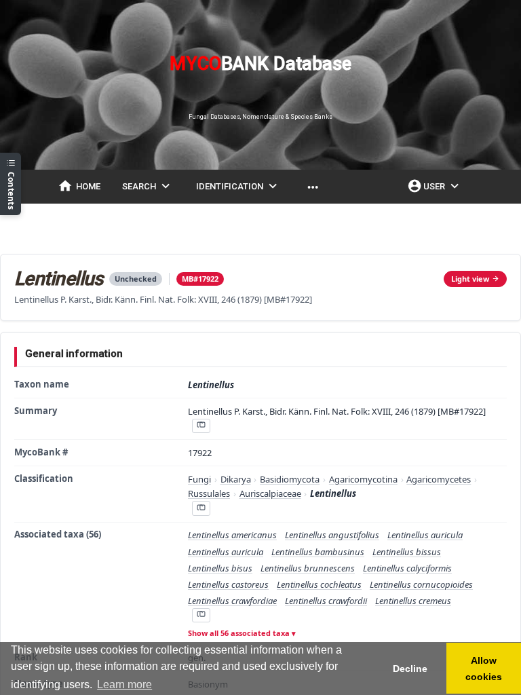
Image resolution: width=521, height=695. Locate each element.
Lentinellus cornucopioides (421, 584)
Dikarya (235, 479)
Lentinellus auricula (425, 535)
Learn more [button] (124, 684)
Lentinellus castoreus (228, 584)
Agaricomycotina (363, 479)
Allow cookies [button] (483, 668)
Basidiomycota (290, 479)
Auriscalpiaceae (270, 493)
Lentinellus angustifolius (332, 535)
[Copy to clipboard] (201, 426)
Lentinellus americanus (232, 535)
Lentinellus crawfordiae (232, 601)
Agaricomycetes (438, 479)
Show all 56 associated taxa (239, 633)
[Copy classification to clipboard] (201, 508)
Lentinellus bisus (220, 568)
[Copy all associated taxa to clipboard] (201, 615)
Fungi (199, 479)
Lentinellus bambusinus (317, 552)
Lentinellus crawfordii (326, 601)
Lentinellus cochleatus (319, 584)
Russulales (209, 493)
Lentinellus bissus (406, 552)
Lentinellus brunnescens (307, 568)
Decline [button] (410, 668)
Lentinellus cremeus (413, 601)
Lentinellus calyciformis (407, 568)
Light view (470, 279)
